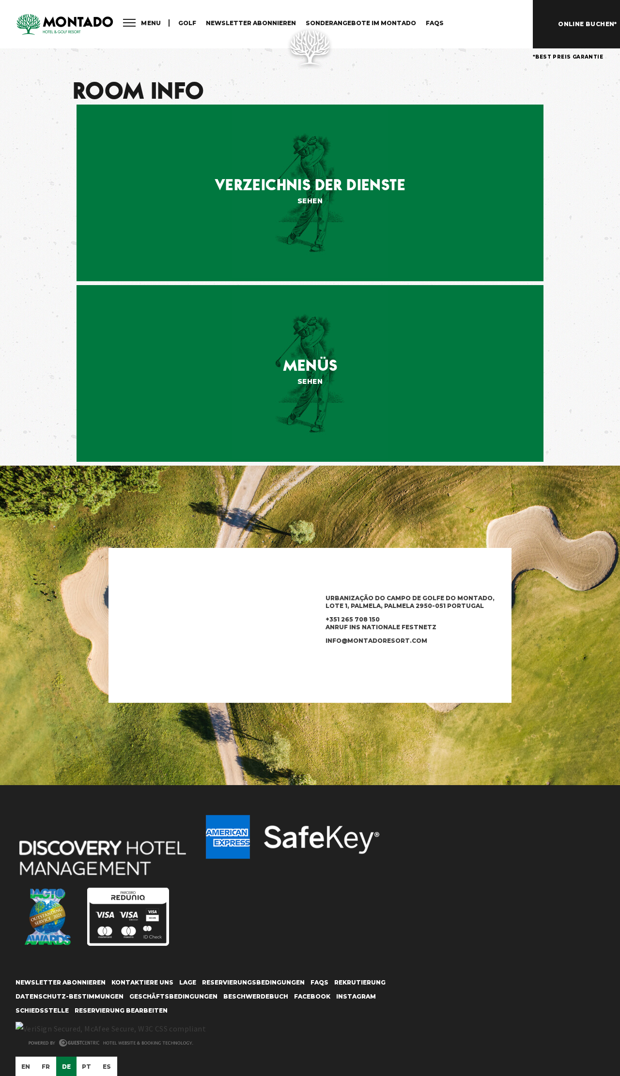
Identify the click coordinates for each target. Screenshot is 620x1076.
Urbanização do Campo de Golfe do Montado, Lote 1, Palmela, (410, 601)
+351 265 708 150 (381, 623)
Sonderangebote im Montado (361, 23)
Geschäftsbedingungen (173, 996)
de (66, 1066)
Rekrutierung (360, 982)
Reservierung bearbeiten (121, 1010)
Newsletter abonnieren (251, 23)
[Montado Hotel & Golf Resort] (64, 25)
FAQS (435, 23)
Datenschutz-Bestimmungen (70, 996)
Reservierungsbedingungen (253, 982)
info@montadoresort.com (376, 640)
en (26, 1066)
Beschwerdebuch (255, 996)
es (107, 1066)
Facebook (312, 996)
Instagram (356, 996)
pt (87, 1066)
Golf (187, 23)
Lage (187, 982)
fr (46, 1066)
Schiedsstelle (42, 1010)
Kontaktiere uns (142, 982)
